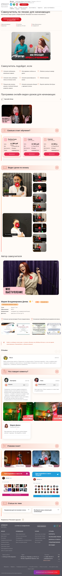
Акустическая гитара (40, 536)
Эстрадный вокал (5, 534)
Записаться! (24, 4)
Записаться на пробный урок (46, 572)
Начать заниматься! (42, 526)
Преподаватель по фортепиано (24, 540)
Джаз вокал (4, 536)
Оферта (13, 566)
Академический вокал (6, 540)
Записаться (12, 154)
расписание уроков (55, 536)
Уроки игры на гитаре (40, 534)
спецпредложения (54, 542)
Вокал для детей (5, 544)
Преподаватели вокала (7, 548)
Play (6, 385)
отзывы (51, 531)
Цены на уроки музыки (21, 542)
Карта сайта (31, 568)
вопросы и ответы (54, 539)
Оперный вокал (5, 542)
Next (60, 279)
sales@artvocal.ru (48, 558)
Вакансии (6, 566)
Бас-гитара (37, 542)
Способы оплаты (33, 566)
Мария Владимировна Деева (14, 302)
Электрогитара (38, 540)
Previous (1, 279)
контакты (52, 534)
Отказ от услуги (43, 566)
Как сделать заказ (53, 566)
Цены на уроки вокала (6, 550)
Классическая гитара (40, 538)
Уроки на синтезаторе (21, 536)
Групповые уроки (5, 546)
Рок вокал (3, 538)
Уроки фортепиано (20, 534)
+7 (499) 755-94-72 (48, 556)
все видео (52, 545)
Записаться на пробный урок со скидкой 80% (11, 19)
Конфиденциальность (22, 566)
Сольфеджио (19, 538)
